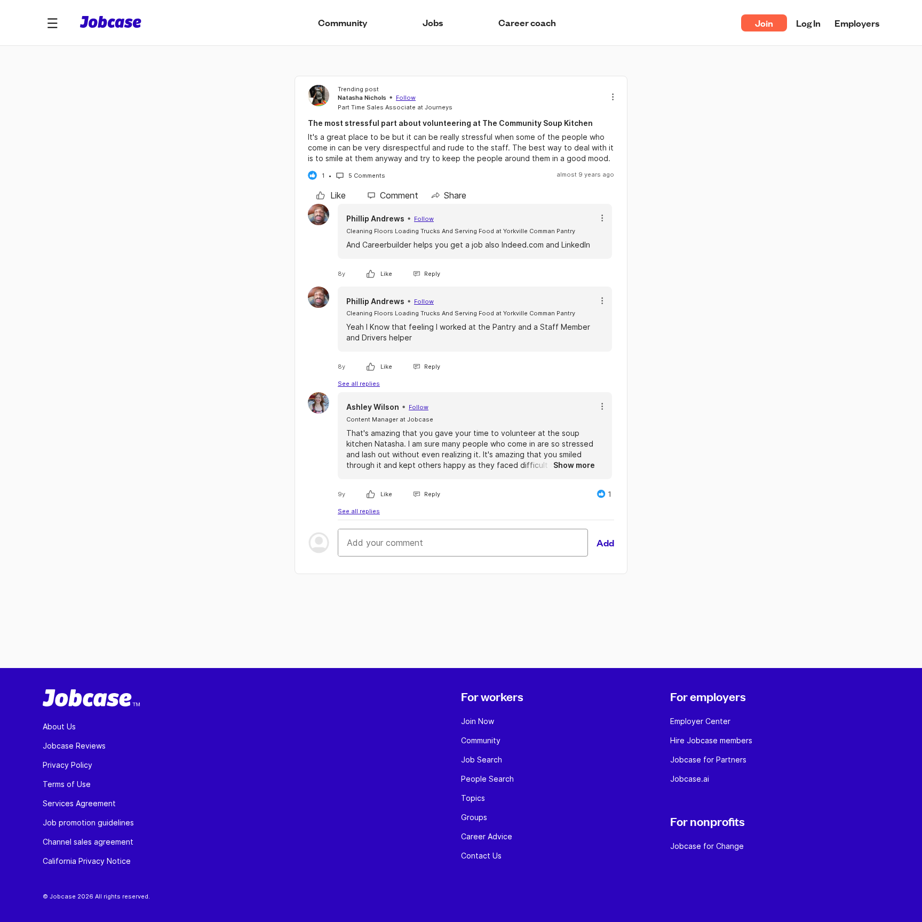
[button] (52, 23)
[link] (331, 195)
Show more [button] (574, 465)
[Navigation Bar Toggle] (52, 23)
